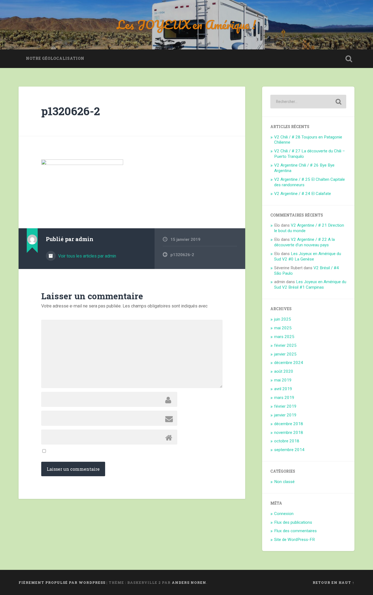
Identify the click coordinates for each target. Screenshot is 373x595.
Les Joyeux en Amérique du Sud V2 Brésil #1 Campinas (310, 284)
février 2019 (285, 406)
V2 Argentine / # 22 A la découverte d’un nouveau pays (304, 242)
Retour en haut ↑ (333, 582)
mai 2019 (283, 380)
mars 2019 (284, 397)
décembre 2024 (288, 362)
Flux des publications (293, 522)
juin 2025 (282, 319)
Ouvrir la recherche (349, 58)
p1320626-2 (70, 111)
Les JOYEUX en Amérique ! (186, 24)
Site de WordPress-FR (294, 539)
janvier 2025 (285, 354)
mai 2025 (283, 327)
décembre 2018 (288, 423)
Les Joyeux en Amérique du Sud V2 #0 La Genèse (307, 256)
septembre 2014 (289, 449)
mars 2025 (284, 336)
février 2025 (285, 345)
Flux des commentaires (295, 530)
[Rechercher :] (308, 101)
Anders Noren (189, 582)
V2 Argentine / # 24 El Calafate (302, 193)
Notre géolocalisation (55, 58)
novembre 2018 (288, 432)
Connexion (284, 513)
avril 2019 (283, 388)
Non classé (284, 481)
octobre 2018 (286, 441)
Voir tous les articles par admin (86, 256)
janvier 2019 (285, 415)
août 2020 (283, 371)
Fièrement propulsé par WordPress (62, 582)
